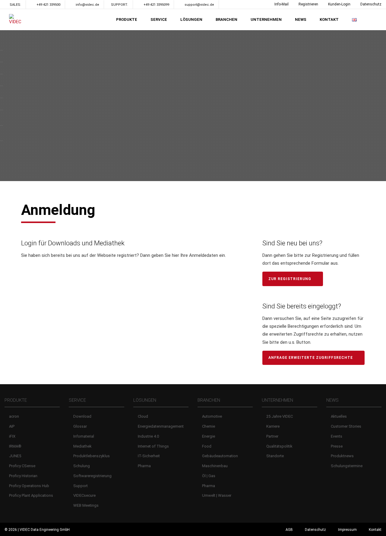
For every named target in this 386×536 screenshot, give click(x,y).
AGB (289, 530)
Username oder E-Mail (47, 271)
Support (80, 485)
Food (206, 446)
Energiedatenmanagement (161, 426)
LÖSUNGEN (191, 19)
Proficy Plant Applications (31, 495)
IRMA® (15, 446)
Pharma (144, 466)
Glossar (80, 426)
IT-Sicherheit (149, 456)
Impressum (347, 530)
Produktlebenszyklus (91, 456)
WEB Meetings (86, 505)
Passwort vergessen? (132, 353)
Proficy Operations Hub (29, 485)
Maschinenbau (215, 466)
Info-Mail (281, 4)
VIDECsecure (84, 495)
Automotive (212, 416)
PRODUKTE (126, 19)
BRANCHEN (226, 19)
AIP (11, 426)
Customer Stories (346, 426)
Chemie (208, 426)
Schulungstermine (346, 466)
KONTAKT (329, 19)
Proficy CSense (22, 466)
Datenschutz (370, 4)
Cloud (143, 416)
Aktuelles (339, 416)
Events (336, 436)
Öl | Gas (208, 476)
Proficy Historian (23, 476)
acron (14, 416)
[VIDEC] (16, 19)
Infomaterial (83, 436)
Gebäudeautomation (220, 456)
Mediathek (82, 446)
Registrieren (308, 4)
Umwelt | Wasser (216, 495)
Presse (337, 446)
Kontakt (375, 530)
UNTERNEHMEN (266, 19)
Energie (208, 436)
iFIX (12, 436)
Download (82, 416)
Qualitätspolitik (279, 446)
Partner (272, 436)
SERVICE (158, 19)
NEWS (300, 19)
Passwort (33, 296)
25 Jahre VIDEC (279, 416)
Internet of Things (153, 446)
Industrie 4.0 (148, 436)
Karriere (273, 426)
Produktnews (342, 456)
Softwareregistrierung (92, 476)
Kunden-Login (339, 4)
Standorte (275, 456)
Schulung (81, 466)
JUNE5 (15, 456)
